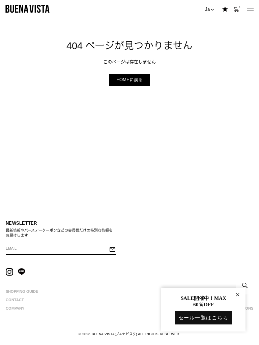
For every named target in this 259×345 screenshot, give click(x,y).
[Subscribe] (112, 250)
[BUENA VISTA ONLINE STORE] (27, 8)
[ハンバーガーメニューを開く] (250, 9)
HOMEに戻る (129, 79)
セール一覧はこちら (203, 317)
